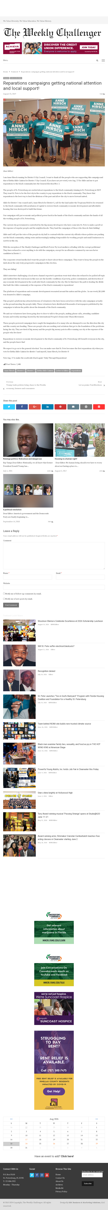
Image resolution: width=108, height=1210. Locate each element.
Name (6, 573)
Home (58, 1174)
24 (26, 1144)
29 (97, 1144)
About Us (59, 1181)
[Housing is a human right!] (80, 425)
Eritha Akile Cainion (45, 371)
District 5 (20, 371)
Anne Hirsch (9, 371)
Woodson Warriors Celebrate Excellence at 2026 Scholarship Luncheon (70, 621)
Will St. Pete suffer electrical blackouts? (56, 646)
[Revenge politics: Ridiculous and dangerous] (28, 425)
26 (54, 1144)
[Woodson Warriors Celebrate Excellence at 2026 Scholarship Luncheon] (19, 621)
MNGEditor (55, 625)
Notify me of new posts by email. (19, 599)
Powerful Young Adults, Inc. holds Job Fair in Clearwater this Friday (68, 769)
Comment (7, 540)
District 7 (31, 371)
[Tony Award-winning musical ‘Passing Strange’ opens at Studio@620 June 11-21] (19, 814)
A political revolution (12, 509)
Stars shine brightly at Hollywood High (55, 792)
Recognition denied (46, 671)
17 (26, 1139)
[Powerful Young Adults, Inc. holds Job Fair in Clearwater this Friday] (19, 769)
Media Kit (59, 1188)
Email (59, 573)
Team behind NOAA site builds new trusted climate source (64, 723)
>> (96, 1119)
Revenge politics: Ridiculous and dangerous (22, 459)
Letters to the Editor (16, 78)
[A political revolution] (28, 475)
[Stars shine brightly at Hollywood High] (19, 793)
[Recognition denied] (19, 671)
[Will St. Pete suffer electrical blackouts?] (19, 646)
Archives (59, 1185)
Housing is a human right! (66, 459)
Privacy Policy (61, 1191)
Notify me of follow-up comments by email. (23, 594)
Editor (53, 650)
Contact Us (60, 1178)
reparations (76, 371)
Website (6, 583)
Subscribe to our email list (92, 1171)
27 (26, 1127)
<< (11, 1119)
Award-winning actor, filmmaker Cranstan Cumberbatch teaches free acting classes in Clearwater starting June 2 (69, 838)
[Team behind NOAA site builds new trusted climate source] (19, 724)
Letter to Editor (62, 371)
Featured (6, 78)
